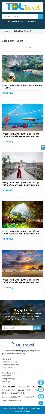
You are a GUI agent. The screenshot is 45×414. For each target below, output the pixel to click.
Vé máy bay (6, 376)
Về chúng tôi (6, 359)
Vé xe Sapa (6, 382)
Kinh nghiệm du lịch (9, 373)
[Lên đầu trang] (40, 403)
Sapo (28, 411)
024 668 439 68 (17, 21)
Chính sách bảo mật (9, 368)
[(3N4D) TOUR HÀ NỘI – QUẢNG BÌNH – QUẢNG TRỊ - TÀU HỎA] (22, 68)
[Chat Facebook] (41, 390)
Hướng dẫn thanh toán (10, 365)
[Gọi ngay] (41, 383)
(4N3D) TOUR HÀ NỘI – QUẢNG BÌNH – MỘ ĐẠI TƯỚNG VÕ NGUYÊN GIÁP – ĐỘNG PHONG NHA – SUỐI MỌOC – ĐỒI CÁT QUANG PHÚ (21, 282)
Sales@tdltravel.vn (13, 401)
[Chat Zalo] (41, 397)
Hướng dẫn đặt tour (9, 362)
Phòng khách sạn (8, 379)
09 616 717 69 (30, 21)
